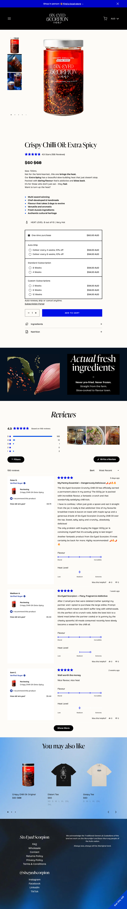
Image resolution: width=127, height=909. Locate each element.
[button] (117, 3)
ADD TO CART (72, 313)
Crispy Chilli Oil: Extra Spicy (32, 492)
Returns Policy (34, 856)
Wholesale (34, 848)
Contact (34, 852)
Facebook (34, 883)
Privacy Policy (34, 860)
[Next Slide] (117, 435)
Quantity (29, 318)
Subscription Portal (34, 304)
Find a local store (72, 3)
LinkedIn (34, 887)
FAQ (34, 844)
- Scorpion (34, 837)
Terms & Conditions (34, 863)
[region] (93, 435)
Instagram (34, 879)
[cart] (105, 18)
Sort (92, 470)
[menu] (9, 18)
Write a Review (110, 460)
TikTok (34, 891)
